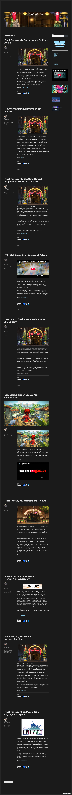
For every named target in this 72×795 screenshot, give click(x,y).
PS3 (9, 726)
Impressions (56, 63)
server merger (9, 591)
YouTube (63, 42)
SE (8, 194)
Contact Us (57, 8)
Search (53, 34)
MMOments (56, 64)
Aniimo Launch (63, 99)
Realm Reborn (6, 56)
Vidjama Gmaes (59, 46)
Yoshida (5, 125)
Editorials (6, 52)
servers (5, 592)
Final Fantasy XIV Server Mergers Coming (17, 637)
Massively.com (24, 233)
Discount (7, 334)
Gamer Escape (24, 760)
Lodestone (23, 554)
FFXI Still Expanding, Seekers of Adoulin (26, 255)
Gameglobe (6, 436)
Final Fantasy (9, 53)
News (54, 57)
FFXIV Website (25, 87)
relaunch (5, 194)
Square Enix (12, 56)
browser (9, 435)
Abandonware (65, 8)
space (12, 726)
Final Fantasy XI (9, 266)
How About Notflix (59, 44)
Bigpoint (5, 435)
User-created (11, 437)
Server (8, 651)
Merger (5, 651)
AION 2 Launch (62, 107)
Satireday (55, 56)
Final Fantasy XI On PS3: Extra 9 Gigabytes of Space (21, 713)
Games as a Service (57, 59)
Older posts (8, 782)
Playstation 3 (6, 726)
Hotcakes (55, 55)
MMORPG (10, 436)
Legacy (5, 335)
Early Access (56, 54)
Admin (5, 49)
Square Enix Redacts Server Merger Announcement (19, 577)
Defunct (55, 58)
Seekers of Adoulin (25, 297)
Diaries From (56, 53)
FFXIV (5, 53)
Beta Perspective (56, 62)
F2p (11, 435)
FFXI (5, 266)
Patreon (57, 42)
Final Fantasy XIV (7, 122)
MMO (5, 591)
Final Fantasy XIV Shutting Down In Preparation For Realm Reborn (23, 180)
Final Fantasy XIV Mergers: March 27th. (25, 500)
